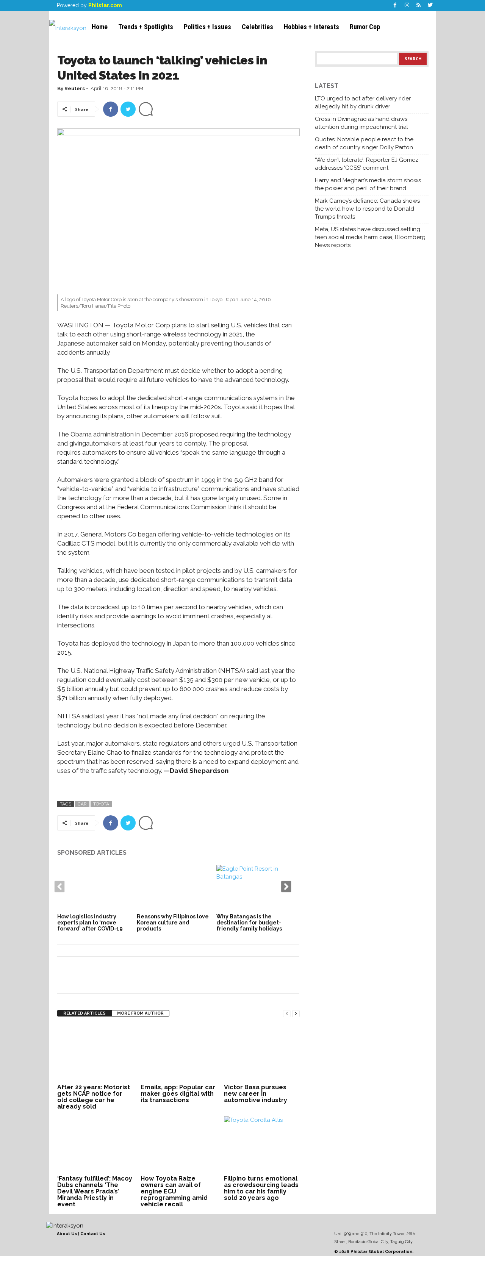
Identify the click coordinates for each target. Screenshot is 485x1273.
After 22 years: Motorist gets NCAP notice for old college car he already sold (93, 1097)
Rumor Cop (365, 27)
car (82, 804)
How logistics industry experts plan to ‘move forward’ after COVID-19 (90, 922)
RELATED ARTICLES (84, 1013)
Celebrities (257, 27)
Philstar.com (105, 5)
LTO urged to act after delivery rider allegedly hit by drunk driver (363, 102)
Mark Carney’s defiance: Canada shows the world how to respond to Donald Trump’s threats (367, 208)
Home (100, 27)
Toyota (101, 804)
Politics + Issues (207, 27)
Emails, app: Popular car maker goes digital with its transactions (178, 1094)
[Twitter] (430, 5)
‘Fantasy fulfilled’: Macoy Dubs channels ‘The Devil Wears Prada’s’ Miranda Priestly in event (94, 1191)
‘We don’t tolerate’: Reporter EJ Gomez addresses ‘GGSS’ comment (366, 163)
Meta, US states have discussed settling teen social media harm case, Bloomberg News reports (370, 237)
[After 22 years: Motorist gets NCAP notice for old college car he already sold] (95, 1053)
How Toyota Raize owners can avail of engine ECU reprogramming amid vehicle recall (174, 1191)
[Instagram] (406, 5)
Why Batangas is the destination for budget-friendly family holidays (249, 922)
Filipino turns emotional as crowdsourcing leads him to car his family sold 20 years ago (261, 1188)
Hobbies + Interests (311, 27)
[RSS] (418, 5)
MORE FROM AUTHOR (140, 1013)
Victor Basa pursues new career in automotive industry (255, 1094)
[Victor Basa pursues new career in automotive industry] (262, 1053)
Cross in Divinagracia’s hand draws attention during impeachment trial (361, 123)
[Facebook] (395, 5)
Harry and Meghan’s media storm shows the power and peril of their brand (368, 184)
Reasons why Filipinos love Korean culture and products (173, 922)
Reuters (74, 88)
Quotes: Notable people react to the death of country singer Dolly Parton (364, 143)
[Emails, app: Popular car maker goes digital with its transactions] (178, 1053)
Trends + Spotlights (145, 27)
